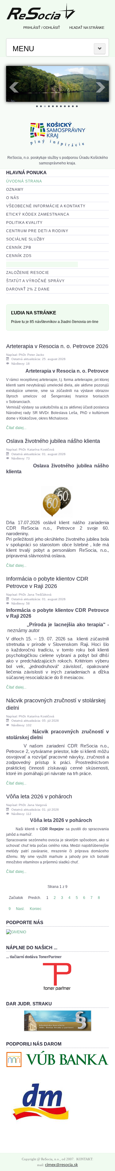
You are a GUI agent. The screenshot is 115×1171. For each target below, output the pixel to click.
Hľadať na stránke (86, 27)
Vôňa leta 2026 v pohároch (39, 796)
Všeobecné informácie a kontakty (46, 206)
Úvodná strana (24, 181)
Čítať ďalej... (16, 428)
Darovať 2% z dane (28, 289)
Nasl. (20, 909)
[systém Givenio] (16, 932)
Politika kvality (24, 223)
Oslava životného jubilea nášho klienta (53, 441)
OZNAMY (15, 189)
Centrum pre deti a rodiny (37, 231)
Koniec (35, 909)
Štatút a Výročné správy (35, 281)
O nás (12, 198)
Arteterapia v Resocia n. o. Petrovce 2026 (57, 346)
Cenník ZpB (18, 247)
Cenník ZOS (19, 256)
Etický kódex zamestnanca (37, 214)
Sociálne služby (25, 239)
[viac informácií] (57, 1020)
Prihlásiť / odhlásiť (41, 27)
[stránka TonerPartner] (57, 976)
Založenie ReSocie (27, 273)
